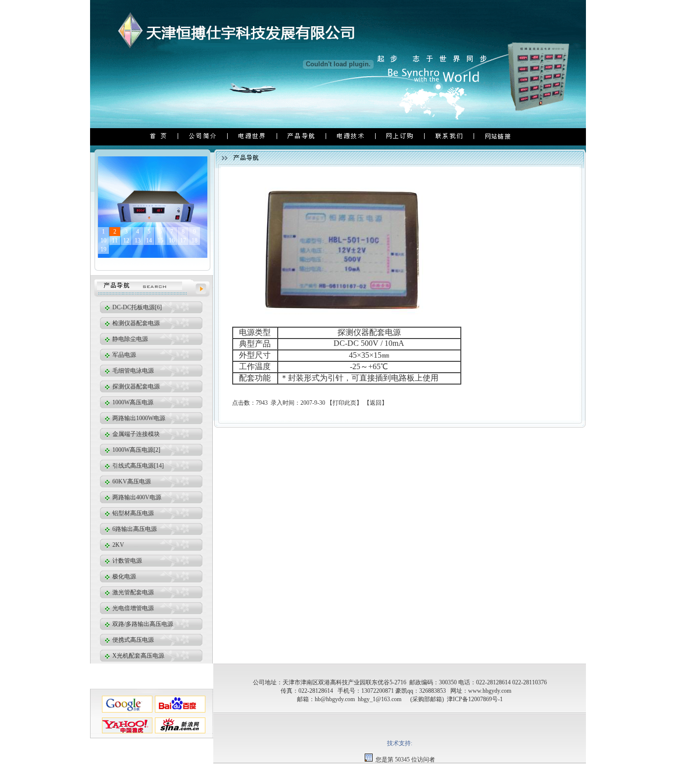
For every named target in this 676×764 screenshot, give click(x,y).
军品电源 (123, 354)
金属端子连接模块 (135, 433)
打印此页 (344, 402)
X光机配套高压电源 (137, 655)
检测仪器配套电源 (135, 323)
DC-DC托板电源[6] (136, 307)
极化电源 (123, 576)
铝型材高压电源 (132, 513)
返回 (376, 402)
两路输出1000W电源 (138, 418)
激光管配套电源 (132, 592)
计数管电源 (126, 560)
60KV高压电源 (131, 481)
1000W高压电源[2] (135, 449)
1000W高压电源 (132, 402)
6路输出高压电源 (134, 528)
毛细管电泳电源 (132, 370)
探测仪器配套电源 (135, 386)
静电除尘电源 (129, 338)
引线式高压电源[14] (137, 465)
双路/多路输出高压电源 (142, 624)
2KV (117, 544)
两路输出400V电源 (136, 497)
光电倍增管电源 (132, 608)
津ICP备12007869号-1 (475, 699)
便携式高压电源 (132, 639)
